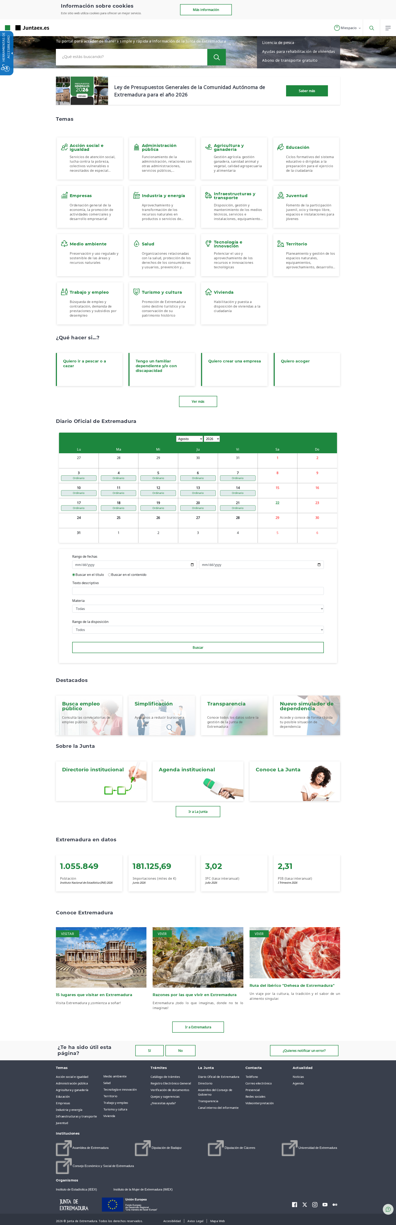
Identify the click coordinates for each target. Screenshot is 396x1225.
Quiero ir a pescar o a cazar (84, 364)
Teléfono (251, 1077)
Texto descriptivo (85, 583)
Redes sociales (255, 1096)
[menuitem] (126, 1076)
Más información (206, 9)
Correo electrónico (258, 1083)
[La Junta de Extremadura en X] (305, 1204)
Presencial (252, 1090)
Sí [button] (149, 1050)
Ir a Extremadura (198, 1027)
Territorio (110, 1096)
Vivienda (109, 1116)
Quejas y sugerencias (165, 1096)
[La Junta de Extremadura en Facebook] (295, 1204)
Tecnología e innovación (120, 1089)
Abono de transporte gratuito (289, 60)
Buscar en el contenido (128, 574)
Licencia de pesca (278, 42)
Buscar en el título (89, 574)
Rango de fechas (84, 556)
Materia (78, 600)
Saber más (307, 91)
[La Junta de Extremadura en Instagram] (315, 1204)
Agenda (298, 1083)
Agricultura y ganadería (72, 1090)
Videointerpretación (259, 1103)
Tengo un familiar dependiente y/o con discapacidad (156, 366)
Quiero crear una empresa (234, 361)
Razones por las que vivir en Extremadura (195, 995)
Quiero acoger (295, 361)
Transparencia (208, 1101)
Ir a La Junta (198, 811)
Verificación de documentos (170, 1090)
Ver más (198, 401)
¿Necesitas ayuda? (163, 1103)
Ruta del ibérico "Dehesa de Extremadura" (292, 986)
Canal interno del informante (218, 1107)
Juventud (62, 1123)
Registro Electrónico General (171, 1083)
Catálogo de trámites (165, 1077)
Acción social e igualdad (72, 1077)
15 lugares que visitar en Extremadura (94, 995)
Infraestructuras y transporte (76, 1116)
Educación (63, 1096)
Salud (107, 1083)
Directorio (205, 1083)
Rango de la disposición (90, 621)
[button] (347, 27)
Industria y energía (69, 1110)
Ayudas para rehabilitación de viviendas (298, 51)
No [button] (180, 1050)
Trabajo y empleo (115, 1103)
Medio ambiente (115, 1076)
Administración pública (72, 1083)
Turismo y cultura (115, 1109)
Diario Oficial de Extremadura (218, 1077)
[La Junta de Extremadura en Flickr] (335, 1204)
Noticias (298, 1077)
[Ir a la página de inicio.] (19, 27)
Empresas (63, 1103)
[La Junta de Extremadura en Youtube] (325, 1204)
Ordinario (79, 478)
